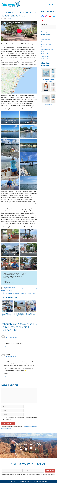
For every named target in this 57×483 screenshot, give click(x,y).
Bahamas (44, 37)
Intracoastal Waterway (22, 289)
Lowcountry (31, 289)
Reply (5, 346)
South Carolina (45, 56)
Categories (44, 24)
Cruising (5, 287)
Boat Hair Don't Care (48, 93)
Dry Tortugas (45, 42)
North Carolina (45, 54)
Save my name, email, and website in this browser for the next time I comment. (20, 418)
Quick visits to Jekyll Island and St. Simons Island (14, 292)
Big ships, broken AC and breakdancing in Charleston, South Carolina (19, 293)
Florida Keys (44, 47)
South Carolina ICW (10, 290)
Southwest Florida (46, 59)
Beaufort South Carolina (8, 289)
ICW (16, 289)
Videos (13, 287)
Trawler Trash (48, 104)
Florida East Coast (46, 44)
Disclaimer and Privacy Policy (40, 481)
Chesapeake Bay (45, 39)
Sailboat (9, 287)
